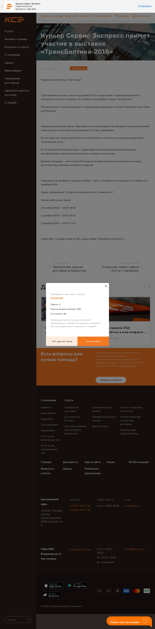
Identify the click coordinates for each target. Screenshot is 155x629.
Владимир (57, 297)
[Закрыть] (2, 6)
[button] (129, 622)
